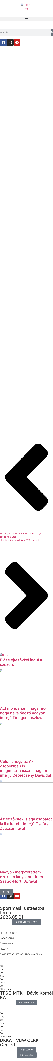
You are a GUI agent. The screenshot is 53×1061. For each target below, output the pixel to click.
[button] (26, 19)
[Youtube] (17, 42)
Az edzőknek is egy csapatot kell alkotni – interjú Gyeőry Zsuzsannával (26, 824)
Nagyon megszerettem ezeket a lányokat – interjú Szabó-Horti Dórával (23, 877)
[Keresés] (52, 32)
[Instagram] (10, 42)
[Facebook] (3, 42)
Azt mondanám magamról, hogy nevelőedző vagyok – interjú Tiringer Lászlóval (24, 713)
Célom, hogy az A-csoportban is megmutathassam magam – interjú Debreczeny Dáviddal (25, 768)
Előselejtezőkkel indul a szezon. (21, 662)
